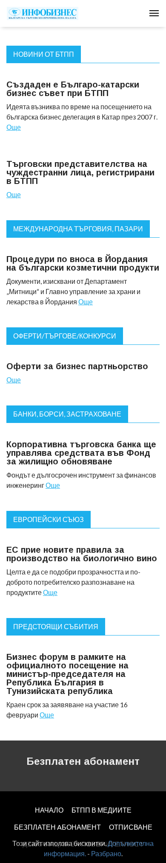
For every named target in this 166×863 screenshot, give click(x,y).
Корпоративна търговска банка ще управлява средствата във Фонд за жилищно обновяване (81, 453)
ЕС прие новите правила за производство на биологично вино (81, 554)
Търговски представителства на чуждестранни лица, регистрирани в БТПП (80, 172)
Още (13, 127)
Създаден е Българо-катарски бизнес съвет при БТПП (72, 89)
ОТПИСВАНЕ (130, 827)
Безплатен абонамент (83, 761)
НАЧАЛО (49, 810)
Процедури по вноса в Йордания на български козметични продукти (82, 263)
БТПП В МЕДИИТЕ (102, 810)
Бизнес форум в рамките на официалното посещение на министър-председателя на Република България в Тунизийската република (67, 674)
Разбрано (106, 853)
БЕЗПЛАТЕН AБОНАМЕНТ (57, 827)
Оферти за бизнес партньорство (77, 366)
